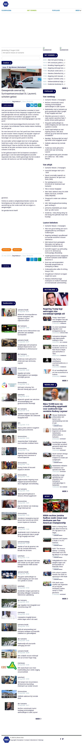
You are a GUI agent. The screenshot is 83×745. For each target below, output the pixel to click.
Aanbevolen (8, 303)
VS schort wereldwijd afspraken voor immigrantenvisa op (59, 329)
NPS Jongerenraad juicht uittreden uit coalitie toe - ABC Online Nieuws (56, 157)
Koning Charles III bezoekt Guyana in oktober (26, 468)
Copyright (13, 740)
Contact (27, 740)
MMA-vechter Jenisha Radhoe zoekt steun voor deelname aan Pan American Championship (55, 519)
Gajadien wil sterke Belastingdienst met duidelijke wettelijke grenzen (28, 375)
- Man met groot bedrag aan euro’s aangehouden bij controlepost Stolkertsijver (54, 60)
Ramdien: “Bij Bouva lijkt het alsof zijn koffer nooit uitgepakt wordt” (56, 139)
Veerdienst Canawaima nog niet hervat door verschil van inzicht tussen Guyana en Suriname (28, 520)
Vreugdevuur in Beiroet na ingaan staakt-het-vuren (56, 275)
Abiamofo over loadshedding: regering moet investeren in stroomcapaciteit (27, 455)
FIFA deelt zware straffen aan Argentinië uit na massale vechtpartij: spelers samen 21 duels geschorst (60, 587)
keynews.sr (16, 101)
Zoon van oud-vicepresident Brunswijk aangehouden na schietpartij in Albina (54, 264)
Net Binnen (13, 67)
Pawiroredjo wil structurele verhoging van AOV (26, 644)
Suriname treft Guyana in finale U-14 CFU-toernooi (59, 540)
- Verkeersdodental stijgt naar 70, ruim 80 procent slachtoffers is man (54, 81)
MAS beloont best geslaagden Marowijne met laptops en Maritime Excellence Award (55, 244)
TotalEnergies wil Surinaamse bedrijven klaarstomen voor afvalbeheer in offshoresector (27, 347)
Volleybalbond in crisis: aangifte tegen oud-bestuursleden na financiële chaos (59, 563)
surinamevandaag (23, 541)
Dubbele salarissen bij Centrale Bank (28, 697)
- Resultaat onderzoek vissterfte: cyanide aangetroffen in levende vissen (54, 71)
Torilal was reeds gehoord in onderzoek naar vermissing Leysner (27, 361)
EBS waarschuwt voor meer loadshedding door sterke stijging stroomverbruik (29, 670)
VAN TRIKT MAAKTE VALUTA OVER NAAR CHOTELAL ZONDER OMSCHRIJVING (56, 194)
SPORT (47, 496)
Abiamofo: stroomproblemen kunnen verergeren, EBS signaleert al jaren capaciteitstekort (27, 317)
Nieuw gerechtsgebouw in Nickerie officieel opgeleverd (27, 495)
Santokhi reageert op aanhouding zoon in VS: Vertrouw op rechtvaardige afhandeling (56, 251)
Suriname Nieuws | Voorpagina (55, 100)
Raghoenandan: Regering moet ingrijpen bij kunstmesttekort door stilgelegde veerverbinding (28, 482)
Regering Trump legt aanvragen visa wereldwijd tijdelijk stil (54, 311)
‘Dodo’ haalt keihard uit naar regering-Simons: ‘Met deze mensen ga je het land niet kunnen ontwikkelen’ (56, 132)
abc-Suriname (22, 354)
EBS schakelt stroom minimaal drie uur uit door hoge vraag (28, 657)
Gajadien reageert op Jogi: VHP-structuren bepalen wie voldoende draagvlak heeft (29, 416)
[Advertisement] (41, 29)
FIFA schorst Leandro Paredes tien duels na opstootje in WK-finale (59, 574)
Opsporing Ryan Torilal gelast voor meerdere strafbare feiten (28, 442)
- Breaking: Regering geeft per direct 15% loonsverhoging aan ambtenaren (54, 65)
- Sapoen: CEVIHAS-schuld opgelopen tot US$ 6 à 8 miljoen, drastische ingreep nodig (54, 79)
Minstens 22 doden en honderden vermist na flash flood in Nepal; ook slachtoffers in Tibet (59, 350)
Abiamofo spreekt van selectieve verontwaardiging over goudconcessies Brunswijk (28, 401)
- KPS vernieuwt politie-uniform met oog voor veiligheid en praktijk (54, 63)
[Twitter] (63, 739)
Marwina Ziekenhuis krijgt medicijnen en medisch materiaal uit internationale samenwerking (56, 281)
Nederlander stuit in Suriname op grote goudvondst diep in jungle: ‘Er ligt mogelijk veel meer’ (28, 534)
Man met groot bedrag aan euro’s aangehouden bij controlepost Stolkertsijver (56, 231)
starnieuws (21, 612)
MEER (77, 10)
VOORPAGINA (6, 10)
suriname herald (23, 309)
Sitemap (40, 740)
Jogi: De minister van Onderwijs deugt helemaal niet (28, 507)
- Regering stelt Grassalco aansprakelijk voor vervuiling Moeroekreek (54, 76)
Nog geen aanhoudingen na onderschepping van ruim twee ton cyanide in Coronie (28, 579)
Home (4, 67)
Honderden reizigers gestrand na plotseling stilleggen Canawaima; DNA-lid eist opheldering (28, 593)
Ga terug (6, 266)
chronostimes (22, 368)
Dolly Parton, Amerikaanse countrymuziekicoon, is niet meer (60, 362)
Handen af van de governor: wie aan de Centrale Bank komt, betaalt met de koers (28, 548)
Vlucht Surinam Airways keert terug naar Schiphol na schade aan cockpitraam (60, 457)
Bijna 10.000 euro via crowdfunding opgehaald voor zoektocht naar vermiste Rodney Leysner (55, 408)
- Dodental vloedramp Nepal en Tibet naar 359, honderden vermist (54, 84)
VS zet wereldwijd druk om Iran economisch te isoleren (60, 372)
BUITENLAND (50, 290)
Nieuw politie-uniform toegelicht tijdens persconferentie (28, 429)
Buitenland (22, 67)
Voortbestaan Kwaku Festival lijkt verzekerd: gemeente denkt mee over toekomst (59, 445)
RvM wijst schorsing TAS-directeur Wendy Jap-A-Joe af (27, 388)
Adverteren (33, 740)
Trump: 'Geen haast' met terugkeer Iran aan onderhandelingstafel (60, 319)
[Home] (6, 4)
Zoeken (6, 63)
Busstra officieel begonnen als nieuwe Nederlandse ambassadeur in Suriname (59, 433)
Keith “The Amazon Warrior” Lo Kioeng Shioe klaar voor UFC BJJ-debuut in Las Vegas (60, 551)
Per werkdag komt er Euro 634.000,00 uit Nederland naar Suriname (55, 184)
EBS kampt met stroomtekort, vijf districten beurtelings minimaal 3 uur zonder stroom (28, 684)
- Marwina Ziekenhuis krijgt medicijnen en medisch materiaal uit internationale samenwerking (54, 73)
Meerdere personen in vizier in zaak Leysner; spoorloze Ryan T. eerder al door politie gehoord (55, 118)
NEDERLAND (49, 385)
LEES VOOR (7, 105)
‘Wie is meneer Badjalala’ (53, 189)
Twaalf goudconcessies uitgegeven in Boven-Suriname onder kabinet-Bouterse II (56, 258)
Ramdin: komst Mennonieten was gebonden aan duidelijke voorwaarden (29, 333)
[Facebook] (60, 739)
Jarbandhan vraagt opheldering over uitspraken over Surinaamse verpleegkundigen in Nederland (58, 480)
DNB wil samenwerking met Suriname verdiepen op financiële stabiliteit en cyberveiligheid (28, 631)
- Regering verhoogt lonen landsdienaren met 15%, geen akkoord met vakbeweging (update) (54, 68)
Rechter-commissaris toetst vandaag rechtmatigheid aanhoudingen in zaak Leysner (28, 710)
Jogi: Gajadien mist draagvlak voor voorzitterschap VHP (29, 606)
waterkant (21, 394)
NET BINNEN (31, 10)
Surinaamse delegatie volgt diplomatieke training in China (59, 338)
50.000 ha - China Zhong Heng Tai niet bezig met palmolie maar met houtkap (56, 215)
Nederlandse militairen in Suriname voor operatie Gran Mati (59, 468)
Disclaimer (20, 740)
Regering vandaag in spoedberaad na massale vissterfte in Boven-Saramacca (56, 237)
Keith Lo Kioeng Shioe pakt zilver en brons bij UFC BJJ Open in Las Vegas (59, 530)
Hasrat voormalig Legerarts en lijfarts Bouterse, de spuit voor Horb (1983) (55, 177)
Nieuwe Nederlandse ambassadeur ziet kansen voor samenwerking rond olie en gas (60, 419)
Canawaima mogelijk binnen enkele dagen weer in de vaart (27, 618)
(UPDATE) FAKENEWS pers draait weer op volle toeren (56, 209)
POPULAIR (56, 10)
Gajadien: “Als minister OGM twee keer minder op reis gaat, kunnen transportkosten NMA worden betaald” (29, 564)
